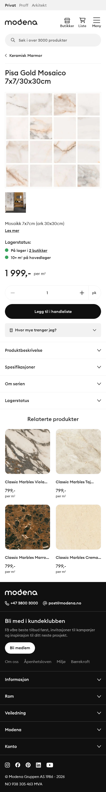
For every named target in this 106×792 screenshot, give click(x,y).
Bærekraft (80, 661)
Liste (82, 26)
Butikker (67, 26)
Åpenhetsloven (37, 661)
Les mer (12, 230)
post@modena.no (65, 602)
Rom (9, 696)
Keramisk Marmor (25, 55)
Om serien (15, 383)
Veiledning (15, 712)
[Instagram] (7, 765)
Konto (11, 746)
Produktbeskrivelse (23, 350)
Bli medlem (20, 647)
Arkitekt (39, 5)
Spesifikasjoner (20, 367)
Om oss (11, 661)
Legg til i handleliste (53, 311)
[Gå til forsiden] (21, 22)
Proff (23, 5)
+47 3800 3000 (24, 602)
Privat (10, 5)
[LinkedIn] (38, 765)
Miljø (61, 661)
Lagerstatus (17, 400)
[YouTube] (49, 765)
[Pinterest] (28, 765)
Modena (13, 729)
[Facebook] (17, 764)
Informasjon (17, 679)
